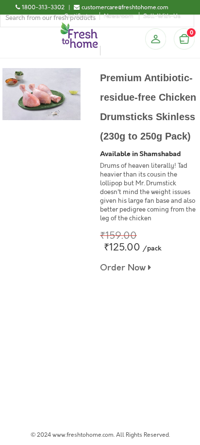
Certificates (79, 16)
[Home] (79, 26)
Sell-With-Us (162, 16)
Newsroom (118, 16)
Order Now (124, 268)
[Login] (155, 39)
